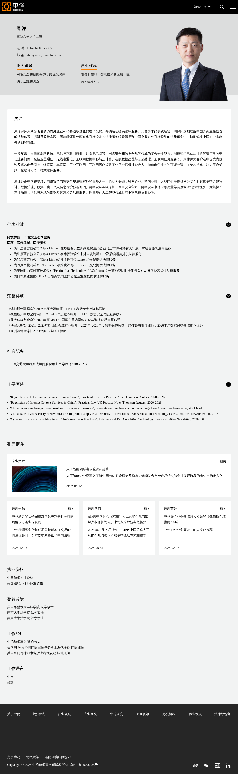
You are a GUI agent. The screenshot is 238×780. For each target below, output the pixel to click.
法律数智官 (222, 714)
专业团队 (90, 714)
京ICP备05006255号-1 (85, 765)
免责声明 (13, 757)
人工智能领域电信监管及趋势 (87, 469)
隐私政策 (32, 757)
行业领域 (64, 714)
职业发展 (195, 714)
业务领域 (38, 714)
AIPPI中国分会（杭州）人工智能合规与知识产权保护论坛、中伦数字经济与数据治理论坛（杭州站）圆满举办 (119, 522)
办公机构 (168, 714)
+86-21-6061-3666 (39, 48)
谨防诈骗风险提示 (58, 757)
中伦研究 (116, 714)
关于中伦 (13, 714)
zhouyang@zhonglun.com (44, 55)
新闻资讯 (142, 714)
